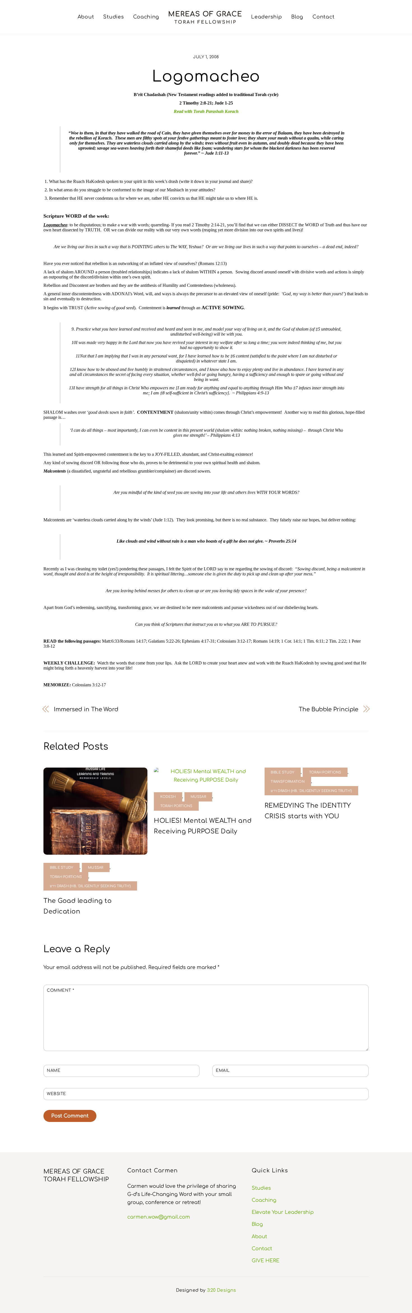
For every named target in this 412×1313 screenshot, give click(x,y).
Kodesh (168, 797)
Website (56, 1094)
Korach (232, 111)
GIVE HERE (265, 1260)
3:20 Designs (221, 1290)
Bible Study (61, 868)
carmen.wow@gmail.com (158, 1217)
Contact (323, 17)
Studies (113, 17)
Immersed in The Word (86, 709)
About (86, 17)
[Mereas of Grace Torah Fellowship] (205, 17)
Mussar (95, 868)
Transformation (288, 782)
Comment (60, 990)
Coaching (146, 17)
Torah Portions (66, 877)
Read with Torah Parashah (199, 111)
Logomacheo (206, 76)
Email (223, 1070)
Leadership (266, 17)
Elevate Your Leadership (283, 1212)
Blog (297, 17)
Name (53, 1070)
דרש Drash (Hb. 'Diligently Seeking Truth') (90, 886)
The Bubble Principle (328, 709)
